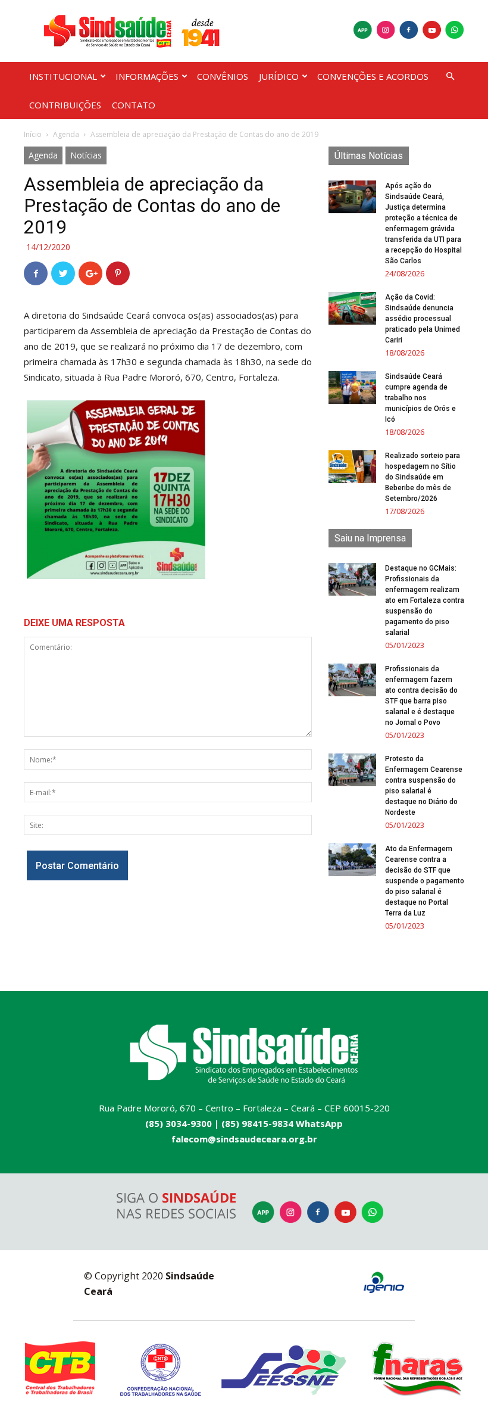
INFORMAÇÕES (147, 76)
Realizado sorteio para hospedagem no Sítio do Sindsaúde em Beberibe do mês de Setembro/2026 (422, 477)
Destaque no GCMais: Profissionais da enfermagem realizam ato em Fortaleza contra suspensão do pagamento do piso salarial (424, 600)
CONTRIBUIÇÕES (65, 105)
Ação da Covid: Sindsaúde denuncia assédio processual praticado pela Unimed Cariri (422, 318)
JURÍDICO (279, 76)
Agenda (66, 134)
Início (33, 134)
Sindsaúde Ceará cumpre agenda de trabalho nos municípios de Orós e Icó (420, 397)
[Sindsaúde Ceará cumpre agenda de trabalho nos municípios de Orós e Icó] (352, 387)
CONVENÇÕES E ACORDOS (372, 76)
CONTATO (133, 105)
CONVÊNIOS (222, 76)
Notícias (86, 155)
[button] (450, 76)
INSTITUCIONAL (63, 76)
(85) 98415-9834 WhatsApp (282, 1123)
